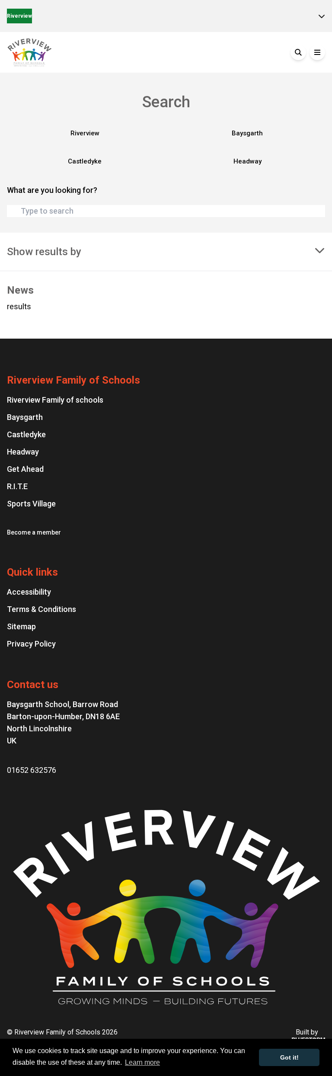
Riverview (19, 16)
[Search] (298, 52)
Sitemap (21, 626)
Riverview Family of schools (55, 399)
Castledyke (85, 161)
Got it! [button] (289, 1057)
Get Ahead (25, 469)
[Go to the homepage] (72, 52)
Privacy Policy (31, 643)
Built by (307, 1032)
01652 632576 (31, 770)
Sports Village (31, 503)
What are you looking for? (52, 190)
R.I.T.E (17, 486)
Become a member (34, 532)
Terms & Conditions (41, 609)
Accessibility (29, 591)
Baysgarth (247, 133)
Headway (247, 161)
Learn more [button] (142, 1062)
